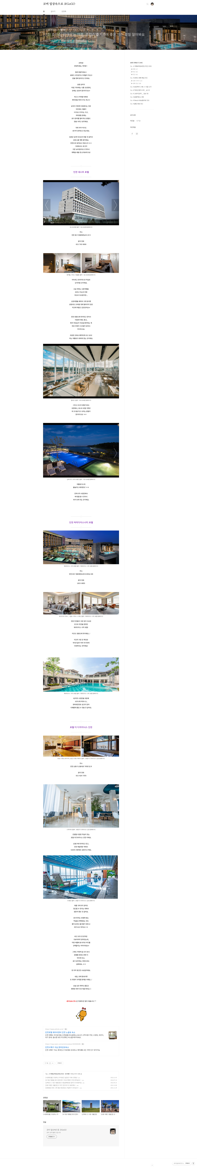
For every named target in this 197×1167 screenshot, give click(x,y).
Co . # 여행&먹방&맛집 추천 (55, 1074)
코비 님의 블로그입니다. (54, 1132)
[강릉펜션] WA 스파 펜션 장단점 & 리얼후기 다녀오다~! (62, 1088)
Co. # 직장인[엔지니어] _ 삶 (140, 90)
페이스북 (132, 134)
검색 (147, 4)
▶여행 (67, 1074)
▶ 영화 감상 (136, 83)
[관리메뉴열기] (193, 1163)
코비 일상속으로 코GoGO (59, 4)
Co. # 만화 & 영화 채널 (139, 78)
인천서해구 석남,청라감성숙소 (57, 1047)
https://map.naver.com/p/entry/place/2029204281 (63, 1044)
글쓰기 (53, 11)
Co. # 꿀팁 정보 (136, 104)
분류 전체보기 (136, 63)
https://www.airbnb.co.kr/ (54, 1029)
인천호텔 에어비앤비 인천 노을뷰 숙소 (60, 1032)
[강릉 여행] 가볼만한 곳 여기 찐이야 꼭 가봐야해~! (60, 1085)
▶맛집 (134, 74)
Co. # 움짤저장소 (137, 97)
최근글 (132, 121)
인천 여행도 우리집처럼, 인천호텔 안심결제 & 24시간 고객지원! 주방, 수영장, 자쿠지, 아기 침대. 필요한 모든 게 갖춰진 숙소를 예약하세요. (74, 1036)
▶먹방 (134, 72)
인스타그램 (137, 134)
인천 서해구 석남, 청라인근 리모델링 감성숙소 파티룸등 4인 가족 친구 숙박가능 (72, 1050)
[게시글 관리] (52, 1063)
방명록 (64, 11)
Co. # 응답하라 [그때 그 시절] (141, 87)
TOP (152, 1165)
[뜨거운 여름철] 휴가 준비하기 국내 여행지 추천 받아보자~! (63, 1080)
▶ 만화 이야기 (136, 81)
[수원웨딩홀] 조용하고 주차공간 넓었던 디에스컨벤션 (61, 1077)
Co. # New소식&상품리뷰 (139, 100)
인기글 (138, 121)
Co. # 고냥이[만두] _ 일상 (139, 93)
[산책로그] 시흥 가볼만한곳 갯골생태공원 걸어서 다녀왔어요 (63, 1083)
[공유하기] (50, 1063)
